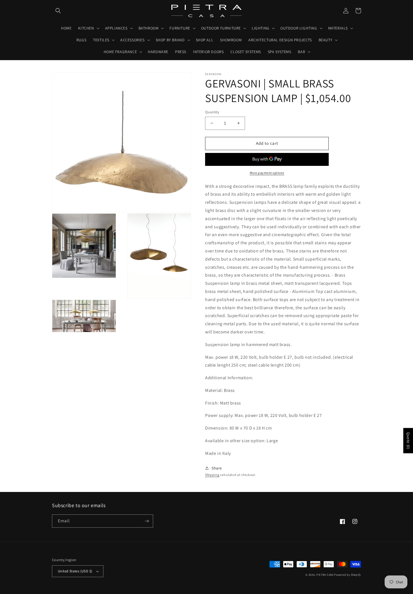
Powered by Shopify (347, 575)
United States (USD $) (75, 571)
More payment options (267, 173)
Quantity (212, 112)
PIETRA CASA (324, 575)
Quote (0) (408, 440)
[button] (58, 10)
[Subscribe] (146, 521)
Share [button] (217, 468)
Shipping (212, 475)
